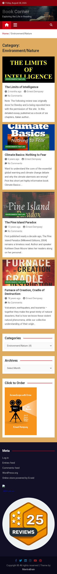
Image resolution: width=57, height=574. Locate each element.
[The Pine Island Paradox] (28, 205)
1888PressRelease (8, 491)
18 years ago (14, 298)
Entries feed (8, 462)
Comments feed (10, 467)
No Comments (15, 95)
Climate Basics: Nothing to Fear (25, 154)
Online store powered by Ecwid (18, 477)
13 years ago (14, 227)
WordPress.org (10, 472)
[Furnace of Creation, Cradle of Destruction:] (28, 273)
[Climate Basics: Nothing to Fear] (28, 137)
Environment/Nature (15, 79)
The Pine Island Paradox (20, 222)
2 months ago (15, 91)
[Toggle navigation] (15, 24)
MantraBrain (28, 569)
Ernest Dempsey (35, 91)
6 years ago (13, 159)
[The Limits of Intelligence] (28, 69)
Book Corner (15, 11)
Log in (5, 457)
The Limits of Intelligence (21, 87)
